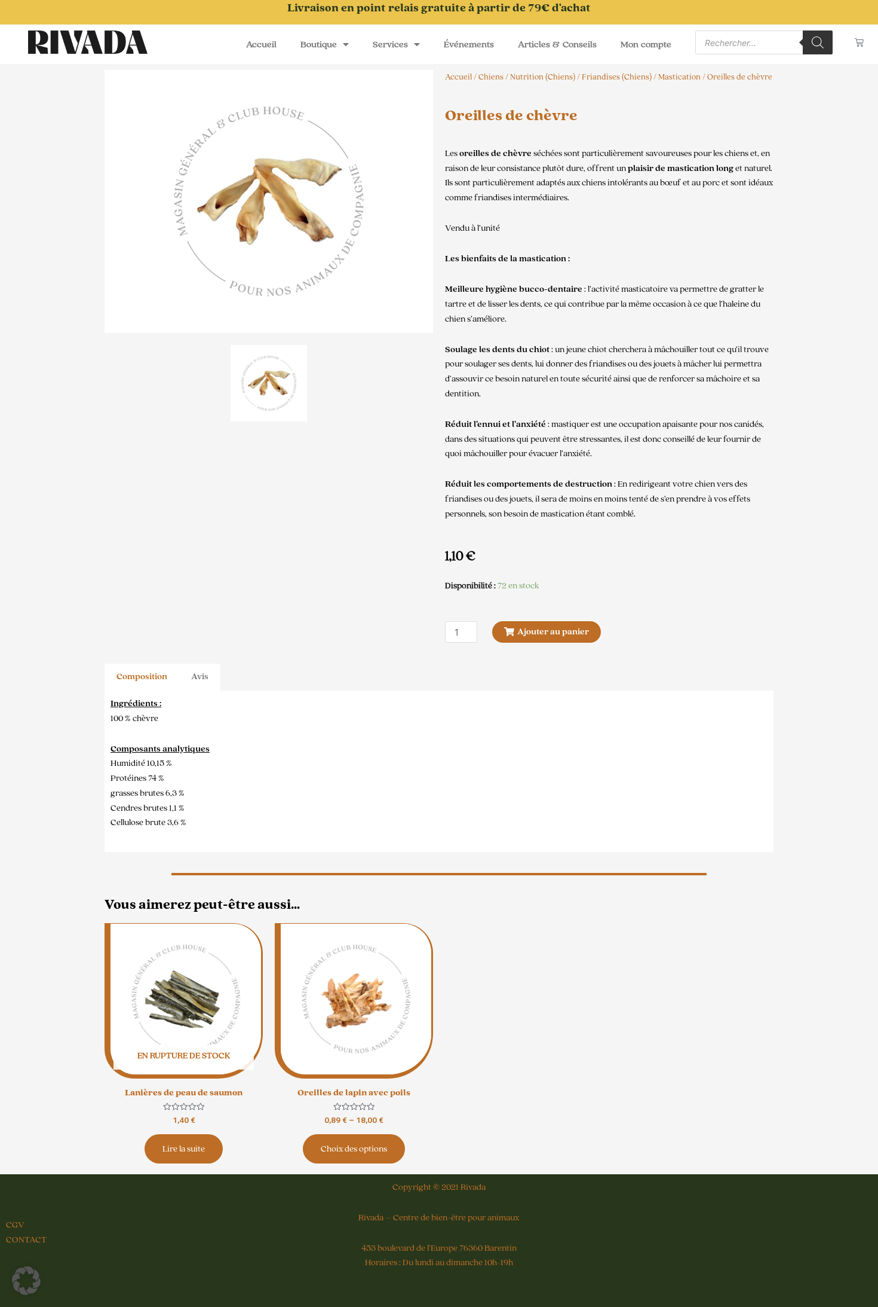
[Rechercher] (818, 42)
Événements (469, 44)
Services (390, 44)
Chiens (491, 77)
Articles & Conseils (557, 44)
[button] (26, 1280)
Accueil (261, 44)
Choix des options (354, 1149)
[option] (269, 201)
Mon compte (646, 44)
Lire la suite (183, 1149)
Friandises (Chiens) (617, 77)
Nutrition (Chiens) (542, 77)
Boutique (318, 44)
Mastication (679, 77)
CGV (15, 1224)
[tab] (142, 677)
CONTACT (26, 1239)
